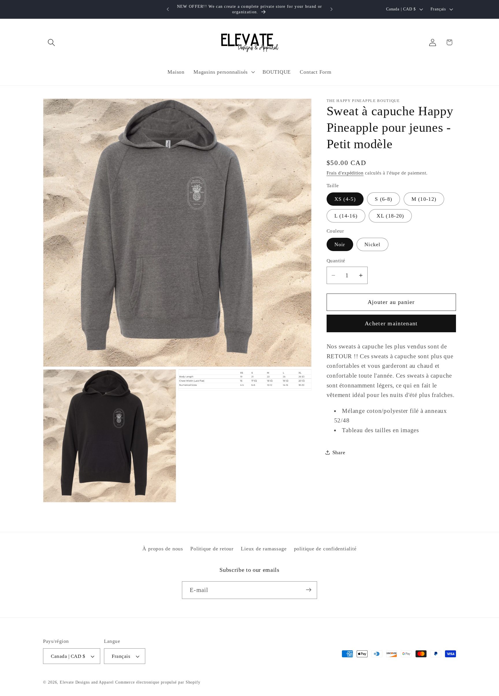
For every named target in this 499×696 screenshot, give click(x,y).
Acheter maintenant (391, 323)
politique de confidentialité (325, 549)
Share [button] (338, 452)
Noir (339, 244)
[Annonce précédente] (167, 9)
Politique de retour (212, 549)
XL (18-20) (390, 216)
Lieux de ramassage (263, 549)
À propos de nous (162, 549)
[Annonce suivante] (331, 9)
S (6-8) (383, 199)
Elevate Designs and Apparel (87, 682)
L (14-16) (346, 216)
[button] (51, 42)
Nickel (372, 244)
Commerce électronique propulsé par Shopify (157, 682)
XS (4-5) (345, 199)
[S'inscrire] (308, 590)
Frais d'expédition (345, 172)
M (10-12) (424, 199)
